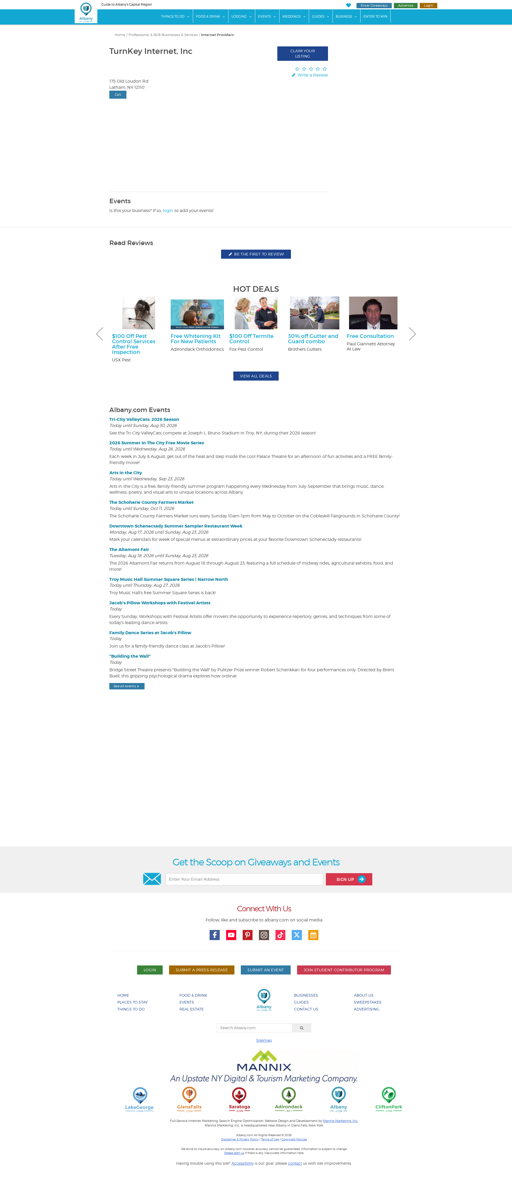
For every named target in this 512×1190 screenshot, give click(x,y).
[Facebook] (215, 935)
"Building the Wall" (130, 656)
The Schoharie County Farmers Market (151, 502)
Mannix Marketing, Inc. (340, 1121)
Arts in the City (125, 473)
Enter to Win (375, 16)
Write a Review (312, 75)
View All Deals (256, 376)
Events (264, 16)
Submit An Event (265, 970)
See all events (125, 686)
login (168, 210)
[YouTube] (231, 935)
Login (428, 5)
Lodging (239, 16)
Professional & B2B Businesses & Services (163, 35)
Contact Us (306, 1009)
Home (120, 35)
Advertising (366, 1009)
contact (295, 1163)
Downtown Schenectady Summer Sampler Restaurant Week (175, 526)
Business (344, 16)
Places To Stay (132, 1002)
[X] (297, 935)
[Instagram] (264, 935)
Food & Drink (208, 16)
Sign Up (346, 879)
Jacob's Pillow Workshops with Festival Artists (159, 603)
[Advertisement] (256, 781)
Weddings (291, 16)
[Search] (302, 1027)
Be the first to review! (258, 254)
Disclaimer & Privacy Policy (240, 1139)
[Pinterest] (248, 935)
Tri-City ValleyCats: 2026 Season (144, 419)
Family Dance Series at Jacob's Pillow (150, 633)
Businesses (306, 995)
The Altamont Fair (129, 549)
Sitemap (264, 1040)
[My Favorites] (348, 5)
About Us (364, 995)
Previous (99, 334)
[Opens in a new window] (139, 1099)
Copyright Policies (294, 1139)
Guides (318, 16)
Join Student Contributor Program (344, 970)
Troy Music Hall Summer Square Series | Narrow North (168, 579)
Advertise (405, 5)
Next (412, 334)
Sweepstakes (368, 1002)
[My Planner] (313, 935)
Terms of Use (270, 1139)
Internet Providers (217, 35)
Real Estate (191, 1009)
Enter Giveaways (374, 5)
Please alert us (234, 1153)
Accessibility (242, 1163)
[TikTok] (280, 935)
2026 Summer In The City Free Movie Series (156, 443)
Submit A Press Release (202, 970)
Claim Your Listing (302, 53)
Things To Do (173, 16)
